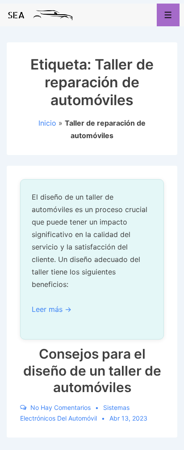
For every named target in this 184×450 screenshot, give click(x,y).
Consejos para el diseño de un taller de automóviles (92, 370)
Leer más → (51, 309)
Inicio (47, 123)
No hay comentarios (60, 407)
